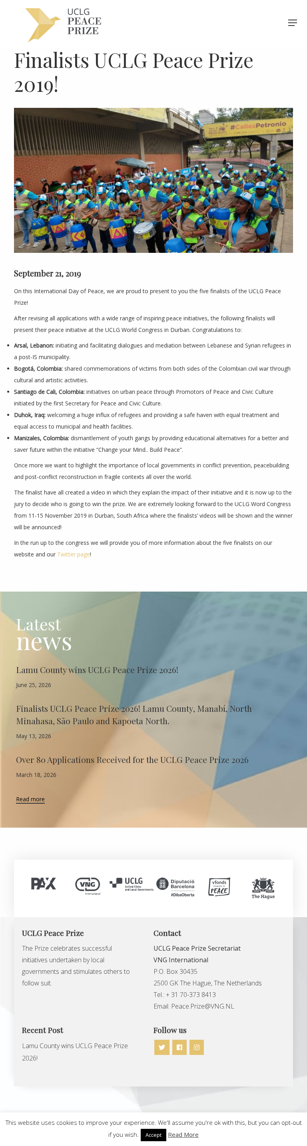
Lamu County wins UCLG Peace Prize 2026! (97, 669)
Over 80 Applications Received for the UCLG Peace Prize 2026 (132, 759)
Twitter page (73, 554)
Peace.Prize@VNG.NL (203, 1006)
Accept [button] (153, 1134)
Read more (30, 799)
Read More (183, 1134)
